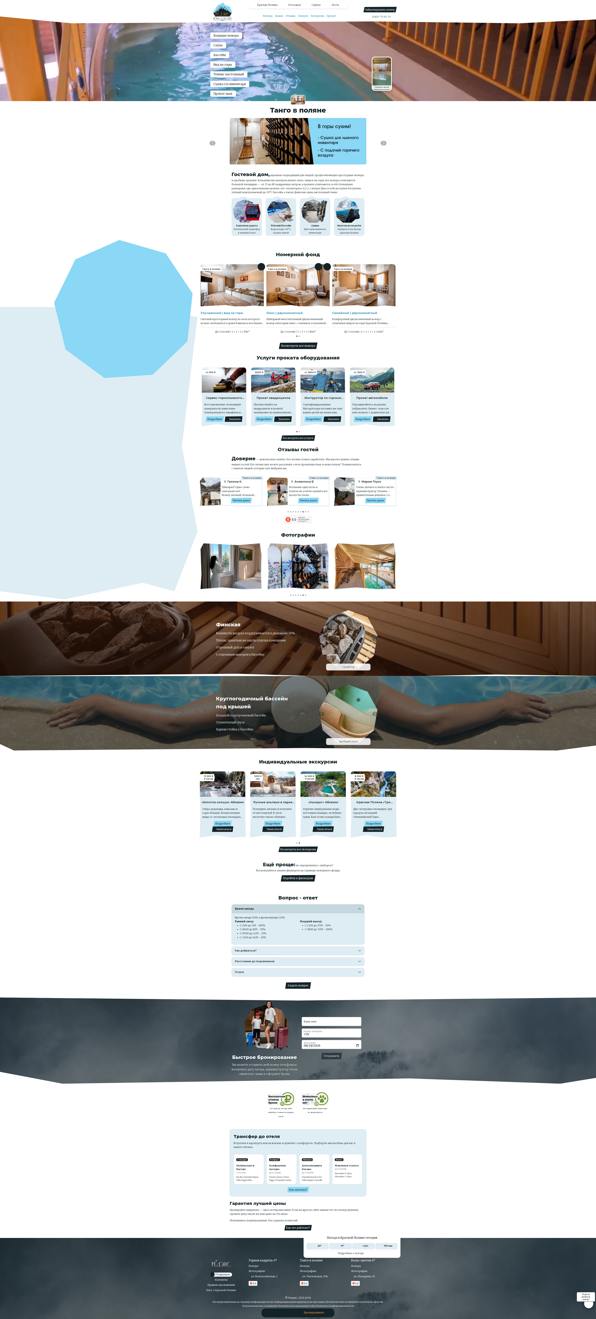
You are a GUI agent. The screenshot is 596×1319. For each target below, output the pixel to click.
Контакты (221, 1279)
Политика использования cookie (297, 1306)
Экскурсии (317, 15)
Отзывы (290, 15)
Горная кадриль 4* (263, 1260)
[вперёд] (383, 143)
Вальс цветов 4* (363, 1260)
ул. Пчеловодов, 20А (315, 1276)
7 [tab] (303, 511)
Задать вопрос (298, 985)
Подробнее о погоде (351, 1253)
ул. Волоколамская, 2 (264, 1276)
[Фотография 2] (232, 302)
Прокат (331, 15)
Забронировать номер (380, 9)
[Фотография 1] (226, 302)
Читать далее (241, 500)
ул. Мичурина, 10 (364, 1276)
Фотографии (257, 1271)
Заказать (234, 419)
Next (389, 397)
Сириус (316, 4)
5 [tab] (298, 511)
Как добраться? (246, 950)
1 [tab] (297, 335)
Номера (267, 15)
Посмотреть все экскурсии (298, 849)
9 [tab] (308, 511)
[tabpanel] (298, 493)
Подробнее (214, 419)
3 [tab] (293, 511)
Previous (206, 397)
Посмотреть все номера (298, 345)
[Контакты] (287, 1312)
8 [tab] (306, 511)
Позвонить (222, 1274)
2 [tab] (299, 335)
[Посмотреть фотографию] (238, 566)
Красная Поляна (267, 4)
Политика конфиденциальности (335, 1306)
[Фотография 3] (237, 302)
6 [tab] (301, 511)
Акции (279, 15)
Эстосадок (294, 4)
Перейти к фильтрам (298, 878)
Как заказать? (298, 1189)
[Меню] (273, 1312)
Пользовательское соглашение (260, 1306)
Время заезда (244, 908)
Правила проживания (221, 1284)
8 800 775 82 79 (381, 16)
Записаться (223, 829)
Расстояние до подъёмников (254, 961)
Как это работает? (298, 1227)
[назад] (212, 143)
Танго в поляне (311, 1260)
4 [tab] (296, 511)
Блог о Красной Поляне (221, 1290)
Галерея (303, 15)
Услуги (239, 972)
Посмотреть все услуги (298, 438)
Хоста (335, 4)
